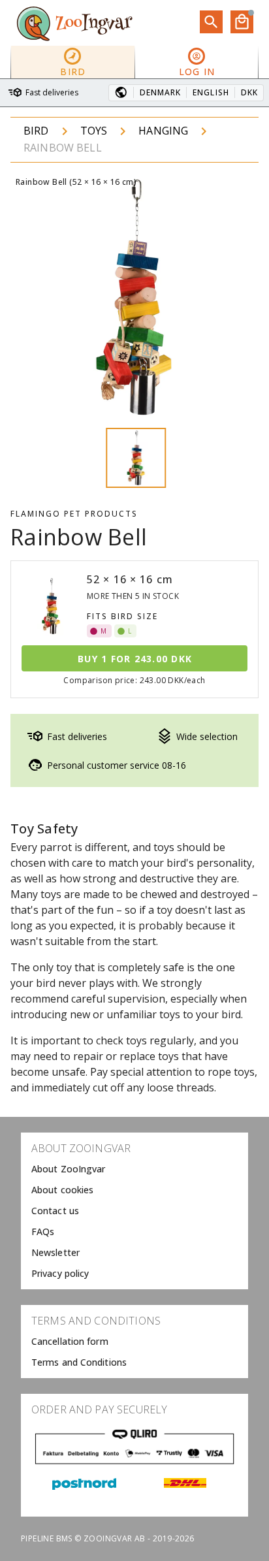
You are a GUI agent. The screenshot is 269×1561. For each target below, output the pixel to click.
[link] (134, 1169)
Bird (36, 130)
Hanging (163, 130)
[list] (134, 1211)
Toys (94, 130)
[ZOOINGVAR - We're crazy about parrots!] (74, 23)
